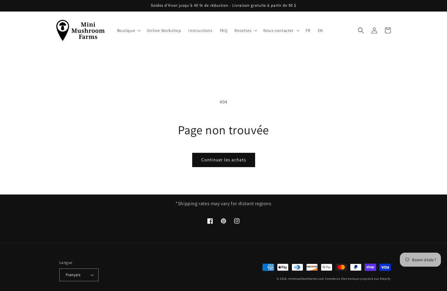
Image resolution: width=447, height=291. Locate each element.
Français (73, 274)
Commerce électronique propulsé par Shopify (358, 279)
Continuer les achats (223, 160)
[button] (128, 30)
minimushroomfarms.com (306, 279)
